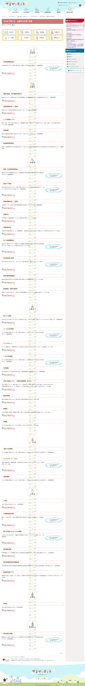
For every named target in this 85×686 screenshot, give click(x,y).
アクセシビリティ (74, 2)
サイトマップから (72, 59)
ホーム (5, 16)
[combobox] (74, 5)
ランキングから (71, 64)
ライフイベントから (72, 61)
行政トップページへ (63, 5)
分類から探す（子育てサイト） (23, 16)
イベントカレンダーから (73, 66)
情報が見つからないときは (76, 70)
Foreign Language (63, 2)
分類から (70, 56)
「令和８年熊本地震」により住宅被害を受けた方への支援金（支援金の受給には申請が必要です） (74, 46)
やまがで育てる (12, 16)
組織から (70, 54)
